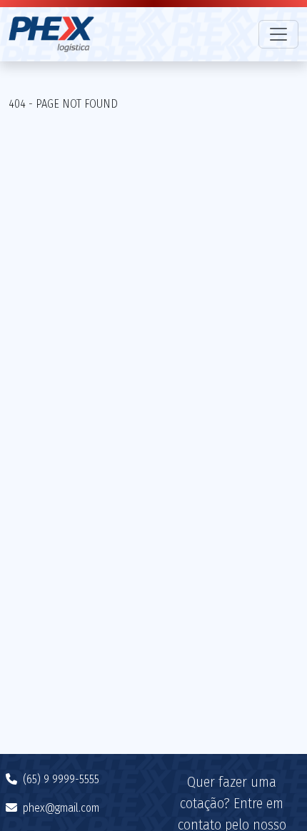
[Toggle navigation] (278, 34)
